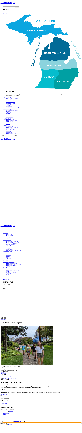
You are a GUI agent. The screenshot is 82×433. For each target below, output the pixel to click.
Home (4, 230)
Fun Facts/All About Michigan (12, 110)
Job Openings (8, 131)
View (2, 403)
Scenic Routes (8, 115)
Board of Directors (9, 128)
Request (5, 403)
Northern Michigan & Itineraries (12, 99)
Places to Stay (8, 112)
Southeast (8, 237)
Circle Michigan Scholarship (11, 120)
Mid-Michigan (8, 236)
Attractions (8, 111)
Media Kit (5, 414)
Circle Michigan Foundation (8, 119)
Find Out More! (4, 394)
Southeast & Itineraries (10, 102)
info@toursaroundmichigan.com (9, 378)
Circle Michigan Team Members (12, 127)
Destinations (5, 13)
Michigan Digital (17, 421)
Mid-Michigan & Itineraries (11, 100)
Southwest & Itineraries (10, 103)
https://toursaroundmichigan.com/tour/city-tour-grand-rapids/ (13, 375)
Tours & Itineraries (7, 97)
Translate (10, 424)
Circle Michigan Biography (11, 122)
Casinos (7, 114)
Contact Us (11, 411)
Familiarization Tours (10, 106)
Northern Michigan (9, 235)
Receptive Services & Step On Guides (13, 107)
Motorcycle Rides (9, 117)
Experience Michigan (7, 109)
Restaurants (8, 113)
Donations (8, 124)
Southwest (8, 238)
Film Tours (8, 105)
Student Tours (8, 104)
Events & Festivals (7, 118)
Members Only (6, 279)
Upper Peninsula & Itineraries (12, 98)
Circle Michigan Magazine (11, 133)
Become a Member (9, 126)
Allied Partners (9, 132)
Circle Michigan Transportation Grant (13, 121)
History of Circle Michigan (11, 129)
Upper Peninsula (9, 234)
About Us (5, 125)
